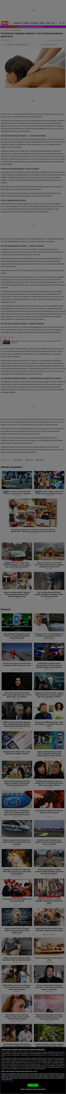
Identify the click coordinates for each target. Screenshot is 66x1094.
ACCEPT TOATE (33, 1085)
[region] (33, 1070)
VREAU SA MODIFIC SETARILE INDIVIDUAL (33, 1089)
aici (42, 1064)
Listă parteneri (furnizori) (7, 1081)
